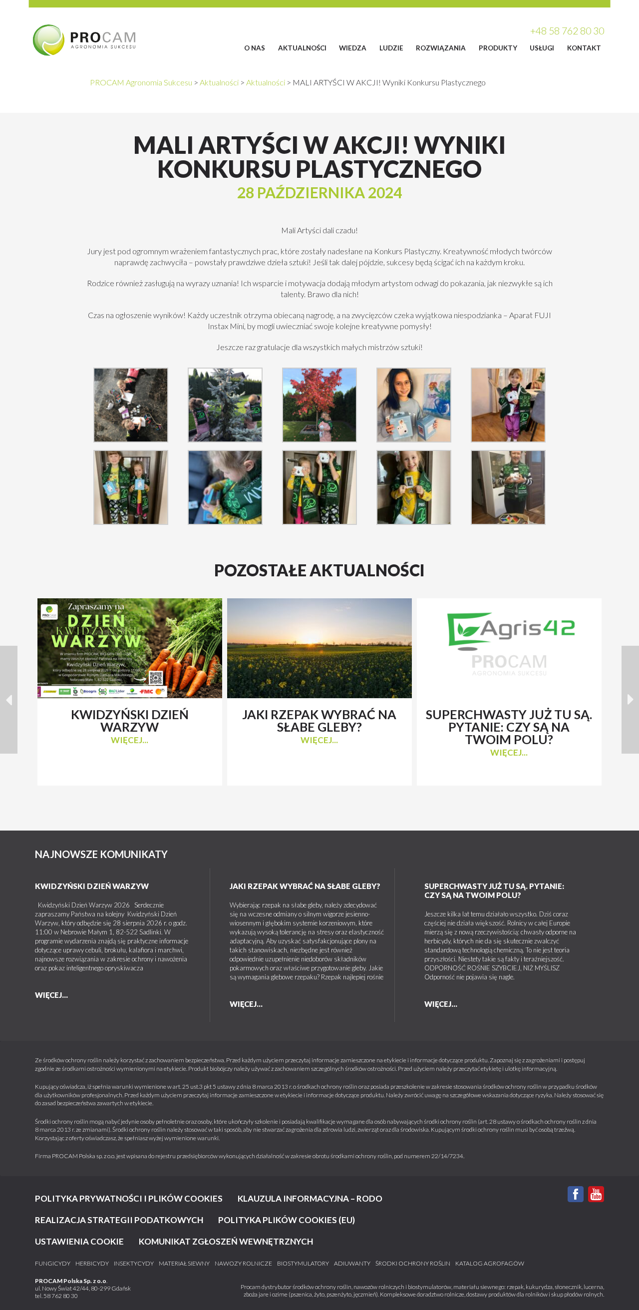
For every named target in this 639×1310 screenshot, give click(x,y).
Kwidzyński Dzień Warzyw (92, 885)
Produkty (498, 48)
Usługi (542, 48)
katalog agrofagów (489, 1264)
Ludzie (391, 48)
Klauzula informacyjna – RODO (310, 1198)
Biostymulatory (303, 1264)
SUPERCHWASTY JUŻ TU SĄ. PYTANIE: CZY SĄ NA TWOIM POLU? (494, 890)
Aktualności (302, 48)
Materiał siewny (184, 1264)
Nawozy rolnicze (243, 1264)
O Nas (254, 48)
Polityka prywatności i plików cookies (129, 1198)
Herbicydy (92, 1264)
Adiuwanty (352, 1264)
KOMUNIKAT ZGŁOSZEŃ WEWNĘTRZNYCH (226, 1241)
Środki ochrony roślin (412, 1264)
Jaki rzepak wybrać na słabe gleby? (305, 885)
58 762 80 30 (60, 1296)
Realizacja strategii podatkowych (119, 1220)
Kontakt (584, 48)
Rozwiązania (441, 48)
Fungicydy (52, 1264)
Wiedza (352, 48)
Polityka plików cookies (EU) (286, 1220)
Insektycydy (134, 1264)
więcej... (129, 740)
